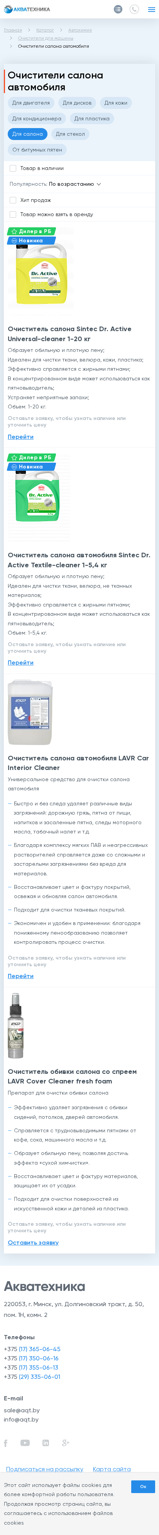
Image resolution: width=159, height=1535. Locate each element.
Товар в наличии (42, 168)
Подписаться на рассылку (44, 1469)
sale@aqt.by (22, 1410)
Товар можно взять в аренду (56, 214)
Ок (143, 1486)
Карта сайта (112, 1469)
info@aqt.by (21, 1419)
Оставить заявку (33, 1242)
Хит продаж (35, 200)
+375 (32, 1349)
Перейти (21, 436)
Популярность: (28, 184)
